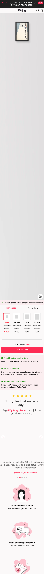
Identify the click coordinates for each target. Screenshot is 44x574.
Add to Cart (22, 349)
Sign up (4, 3)
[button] (3, 437)
